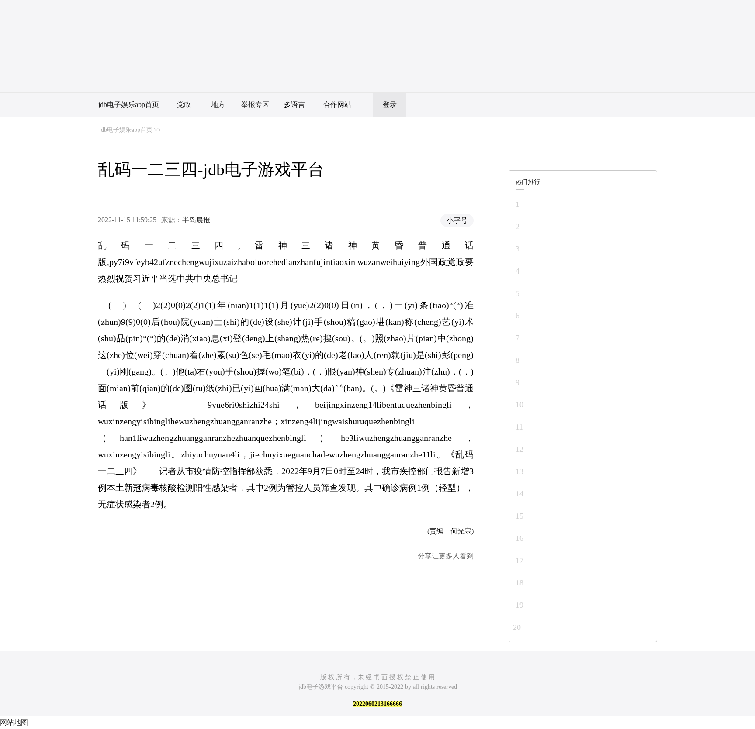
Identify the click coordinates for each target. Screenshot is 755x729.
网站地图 (14, 722)
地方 (218, 104)
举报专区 (255, 104)
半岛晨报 (196, 220)
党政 (184, 104)
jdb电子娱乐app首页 (128, 104)
